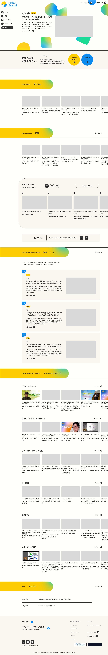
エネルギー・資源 (29, 547)
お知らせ (72, 635)
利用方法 (89, 621)
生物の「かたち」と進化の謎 (33, 418)
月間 (52, 186)
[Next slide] (97, 26)
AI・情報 (25, 482)
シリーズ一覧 (73, 625)
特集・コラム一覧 (74, 632)
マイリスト (73, 639)
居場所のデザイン (29, 386)
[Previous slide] (18, 26)
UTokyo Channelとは (75, 621)
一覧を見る (97, 133)
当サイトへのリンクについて (94, 625)
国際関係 (25, 515)
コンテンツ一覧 (74, 628)
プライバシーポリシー (33, 645)
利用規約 (24, 645)
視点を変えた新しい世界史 (32, 450)
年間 (57, 186)
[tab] (87, 39)
